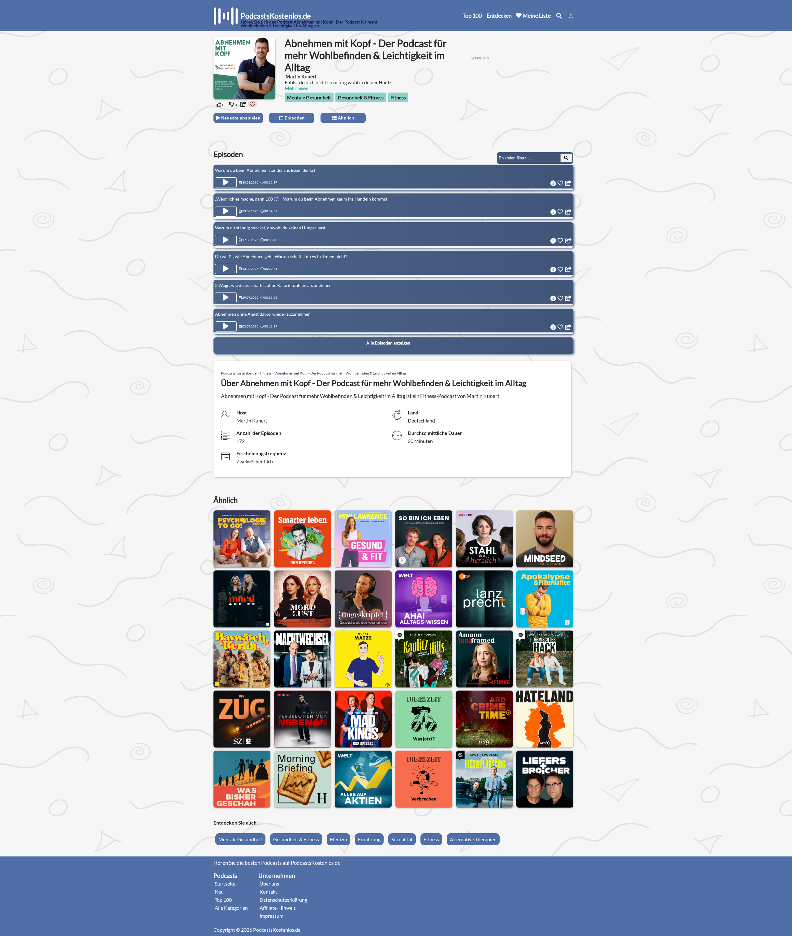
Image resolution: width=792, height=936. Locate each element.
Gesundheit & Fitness (361, 97)
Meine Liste (536, 15)
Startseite (225, 883)
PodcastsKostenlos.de (238, 373)
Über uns (269, 883)
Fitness (398, 97)
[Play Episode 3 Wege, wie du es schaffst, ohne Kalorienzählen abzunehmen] (226, 297)
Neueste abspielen (240, 117)
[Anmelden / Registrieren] (571, 16)
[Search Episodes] (566, 158)
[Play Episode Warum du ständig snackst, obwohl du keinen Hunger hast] (226, 240)
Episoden (294, 117)
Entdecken (499, 15)
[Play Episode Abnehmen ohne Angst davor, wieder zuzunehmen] (226, 326)
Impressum (271, 916)
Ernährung (369, 839)
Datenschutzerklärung (283, 900)
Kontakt (268, 892)
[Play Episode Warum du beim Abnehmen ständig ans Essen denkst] (226, 182)
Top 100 (472, 15)
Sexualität (402, 839)
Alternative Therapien (473, 839)
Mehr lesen (296, 88)
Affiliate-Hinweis (278, 908)
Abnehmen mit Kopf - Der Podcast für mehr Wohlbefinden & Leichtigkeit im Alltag (340, 373)
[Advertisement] (523, 104)
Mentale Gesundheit (309, 97)
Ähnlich (345, 117)
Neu (219, 892)
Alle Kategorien (231, 908)
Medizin (338, 839)
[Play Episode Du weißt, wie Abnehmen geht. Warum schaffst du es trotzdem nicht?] (226, 269)
